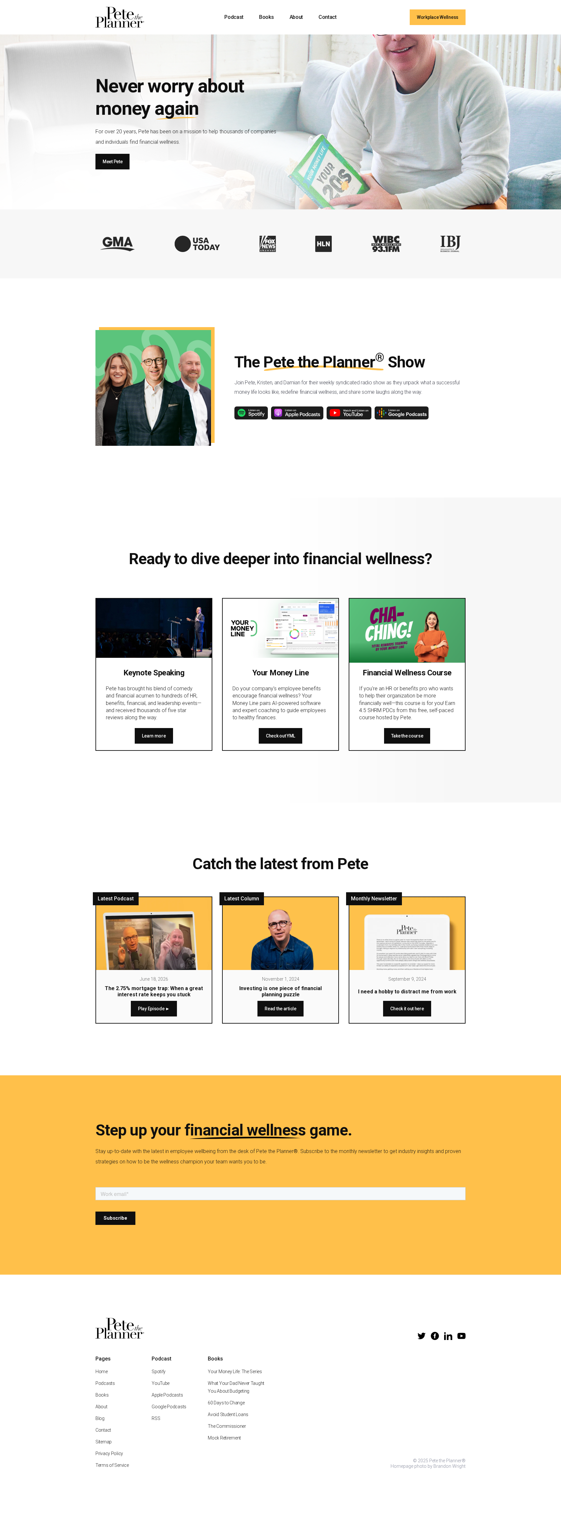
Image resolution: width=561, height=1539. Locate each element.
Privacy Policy (109, 1453)
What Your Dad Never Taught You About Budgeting (236, 1387)
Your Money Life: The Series (235, 1371)
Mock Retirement (224, 1437)
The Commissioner (227, 1426)
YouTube (160, 1383)
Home (101, 1371)
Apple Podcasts (167, 1395)
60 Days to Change (226, 1402)
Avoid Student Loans (228, 1414)
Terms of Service (112, 1465)
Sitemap (103, 1441)
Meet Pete (112, 161)
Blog (100, 1418)
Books (266, 17)
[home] (119, 17)
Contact (327, 17)
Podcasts (105, 1383)
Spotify (159, 1371)
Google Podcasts (169, 1406)
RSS (156, 1418)
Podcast (233, 17)
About (296, 17)
